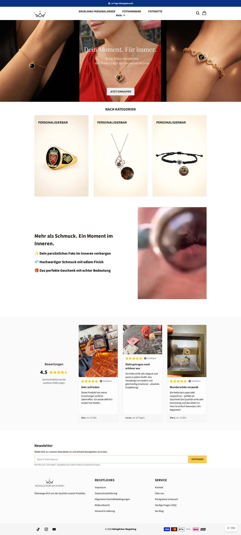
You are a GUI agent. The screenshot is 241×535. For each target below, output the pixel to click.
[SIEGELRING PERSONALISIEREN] (61, 156)
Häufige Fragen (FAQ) (166, 505)
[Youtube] (54, 529)
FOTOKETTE (155, 11)
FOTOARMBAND (131, 11)
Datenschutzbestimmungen (88, 464)
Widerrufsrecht (102, 505)
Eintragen (197, 459)
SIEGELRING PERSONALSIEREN (97, 11)
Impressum (100, 487)
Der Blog (159, 511)
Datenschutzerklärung (106, 493)
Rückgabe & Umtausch (166, 499)
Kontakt (159, 487)
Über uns (159, 493)
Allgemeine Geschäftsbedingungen (112, 499)
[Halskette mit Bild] (120, 156)
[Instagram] (46, 529)
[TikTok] (38, 529)
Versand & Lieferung (105, 511)
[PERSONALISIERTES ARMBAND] (179, 156)
